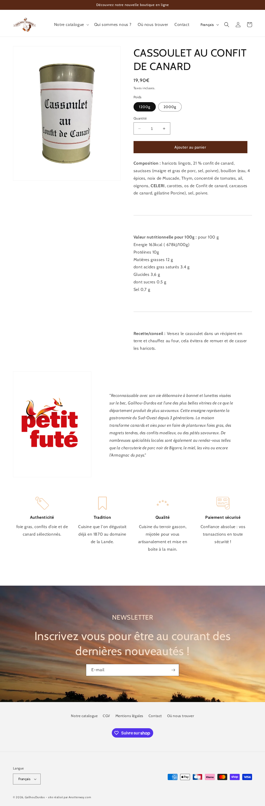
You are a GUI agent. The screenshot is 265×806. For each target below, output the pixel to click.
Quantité (140, 118)
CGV (106, 715)
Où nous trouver (180, 715)
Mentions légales (129, 715)
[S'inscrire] (173, 670)
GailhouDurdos (35, 797)
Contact (155, 715)
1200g (144, 106)
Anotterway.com (80, 797)
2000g (170, 106)
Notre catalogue (84, 715)
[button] (71, 25)
